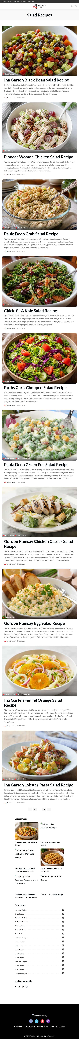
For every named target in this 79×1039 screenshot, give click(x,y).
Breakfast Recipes (21, 918)
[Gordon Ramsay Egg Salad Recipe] (39, 594)
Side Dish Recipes (23, 228)
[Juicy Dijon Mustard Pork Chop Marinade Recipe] (26, 857)
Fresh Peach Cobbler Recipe (52, 894)
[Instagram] (27, 986)
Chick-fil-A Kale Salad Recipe (30, 310)
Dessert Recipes (20, 926)
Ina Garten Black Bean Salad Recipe (36, 79)
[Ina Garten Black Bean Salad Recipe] (39, 51)
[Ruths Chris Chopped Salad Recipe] (39, 358)
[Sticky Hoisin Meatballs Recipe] (52, 831)
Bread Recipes (19, 914)
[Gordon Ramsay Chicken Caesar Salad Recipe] (39, 512)
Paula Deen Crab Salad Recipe (31, 233)
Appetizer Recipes (21, 910)
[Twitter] (19, 986)
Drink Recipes (19, 934)
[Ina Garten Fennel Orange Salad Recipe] (39, 671)
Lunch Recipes (19, 942)
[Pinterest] (23, 986)
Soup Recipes (19, 969)
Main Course (9, 535)
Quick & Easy (19, 950)
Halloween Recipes (21, 938)
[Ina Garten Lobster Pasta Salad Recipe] (39, 756)
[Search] (75, 6)
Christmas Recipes (21, 922)
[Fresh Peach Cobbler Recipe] (52, 883)
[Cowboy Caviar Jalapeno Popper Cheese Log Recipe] (26, 883)
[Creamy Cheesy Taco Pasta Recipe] (26, 831)
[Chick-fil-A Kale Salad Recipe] (39, 281)
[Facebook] (16, 986)
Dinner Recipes (20, 930)
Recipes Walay (11, 97)
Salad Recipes (10, 74)
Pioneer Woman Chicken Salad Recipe (38, 156)
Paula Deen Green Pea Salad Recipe (36, 464)
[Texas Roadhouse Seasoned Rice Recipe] (52, 857)
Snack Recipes (19, 965)
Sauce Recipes (19, 957)
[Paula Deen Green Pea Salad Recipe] (39, 435)
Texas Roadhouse (21, 973)
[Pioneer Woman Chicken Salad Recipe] (39, 127)
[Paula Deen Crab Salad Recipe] (39, 204)
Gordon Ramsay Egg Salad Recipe (34, 623)
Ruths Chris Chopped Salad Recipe (35, 387)
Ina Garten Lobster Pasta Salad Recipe (38, 784)
